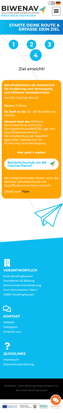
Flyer (25, 191)
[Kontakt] (55, 400)
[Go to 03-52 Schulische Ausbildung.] (49, 45)
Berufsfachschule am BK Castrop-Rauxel (27, 164)
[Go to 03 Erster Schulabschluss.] (31, 45)
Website (9, 322)
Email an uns (12, 331)
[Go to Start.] (13, 45)
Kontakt (56, 406)
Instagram (10, 327)
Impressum (11, 359)
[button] (56, 11)
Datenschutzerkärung (18, 364)
